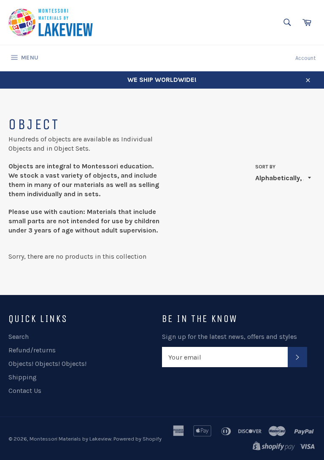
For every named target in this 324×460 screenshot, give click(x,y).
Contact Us (24, 391)
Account (305, 58)
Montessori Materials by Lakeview (70, 439)
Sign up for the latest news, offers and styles (229, 337)
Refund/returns (32, 350)
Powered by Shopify (137, 439)
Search (18, 337)
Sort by (265, 167)
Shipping (22, 377)
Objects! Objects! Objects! (47, 364)
